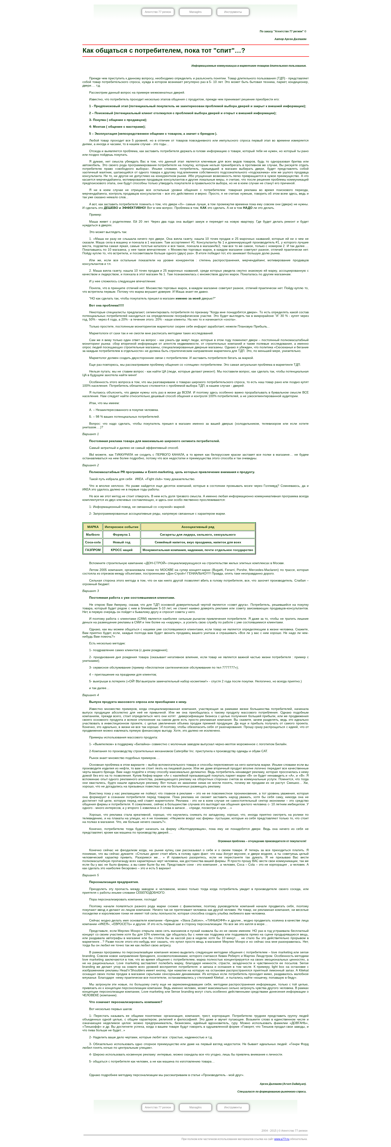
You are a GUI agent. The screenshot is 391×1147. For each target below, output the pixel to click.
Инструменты (233, 12)
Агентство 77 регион (158, 12)
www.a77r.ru (281, 1139)
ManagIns (195, 12)
